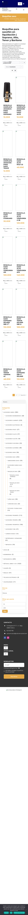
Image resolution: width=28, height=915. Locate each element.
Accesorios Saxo (11, 457)
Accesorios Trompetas (12, 524)
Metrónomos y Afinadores (14, 538)
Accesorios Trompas (12, 520)
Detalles (10, 122)
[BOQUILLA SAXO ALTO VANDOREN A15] (7, 249)
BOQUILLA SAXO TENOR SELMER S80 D (21, 320)
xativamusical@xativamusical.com (17, 633)
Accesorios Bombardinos (13, 416)
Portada (6, 18)
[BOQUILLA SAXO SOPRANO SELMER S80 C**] (7, 301)
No (11, 912)
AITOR (5, 550)
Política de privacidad (19, 912)
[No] (26, 909)
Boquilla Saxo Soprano (14, 475)
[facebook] (5, 637)
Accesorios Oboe (11, 452)
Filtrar (4, 611)
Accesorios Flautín (11, 438)
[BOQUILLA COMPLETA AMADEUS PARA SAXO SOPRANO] (7, 90)
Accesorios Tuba (11, 529)
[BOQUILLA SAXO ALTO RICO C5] (21, 143)
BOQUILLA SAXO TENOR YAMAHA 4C (7, 372)
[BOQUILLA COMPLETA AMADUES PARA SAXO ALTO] (21, 90)
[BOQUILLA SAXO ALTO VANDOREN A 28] (21, 197)
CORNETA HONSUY (10, 533)
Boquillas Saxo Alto (14, 483)
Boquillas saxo (12, 471)
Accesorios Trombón (12, 515)
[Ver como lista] (15, 70)
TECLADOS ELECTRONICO (10, 577)
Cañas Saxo (11, 499)
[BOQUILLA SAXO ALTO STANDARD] (7, 197)
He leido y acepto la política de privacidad (14, 671)
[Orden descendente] (24, 62)
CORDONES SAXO (12, 503)
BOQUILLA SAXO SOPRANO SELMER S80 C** (7, 320)
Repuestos (9, 544)
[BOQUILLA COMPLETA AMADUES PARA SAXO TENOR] (7, 143)
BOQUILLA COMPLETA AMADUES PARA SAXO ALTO (21, 109)
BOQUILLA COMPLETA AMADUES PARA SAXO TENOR (7, 163)
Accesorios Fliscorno (12, 443)
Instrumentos (8, 559)
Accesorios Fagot (11, 429)
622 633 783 (10, 630)
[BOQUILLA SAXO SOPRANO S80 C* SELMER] (21, 353)
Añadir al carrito (5, 124)
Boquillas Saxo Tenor (14, 491)
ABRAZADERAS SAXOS (13, 460)
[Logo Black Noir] (5, 2)
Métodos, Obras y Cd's (10, 563)
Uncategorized (8, 582)
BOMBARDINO (7, 554)
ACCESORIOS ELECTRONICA (13, 425)
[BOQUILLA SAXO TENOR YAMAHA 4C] (7, 353)
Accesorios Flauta (11, 434)
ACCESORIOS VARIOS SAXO (15, 465)
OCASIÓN (6, 568)
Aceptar (6, 912)
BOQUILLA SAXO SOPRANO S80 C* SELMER (21, 372)
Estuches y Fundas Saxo (15, 508)
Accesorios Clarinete (12, 420)
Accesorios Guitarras (12, 448)
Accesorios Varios (14, 18)
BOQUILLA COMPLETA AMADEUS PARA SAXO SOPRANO (7, 109)
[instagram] (8, 637)
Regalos (6, 572)
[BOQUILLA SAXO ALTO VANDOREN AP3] (21, 249)
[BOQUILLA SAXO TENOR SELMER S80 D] (21, 301)
